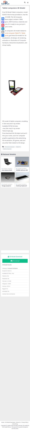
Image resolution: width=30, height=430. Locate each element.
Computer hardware (7, 168)
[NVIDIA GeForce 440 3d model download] (22, 162)
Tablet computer (7, 149)
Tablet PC (18, 33)
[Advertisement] (15, 63)
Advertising (15, 424)
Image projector (6, 186)
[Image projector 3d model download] (8, 177)
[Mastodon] (2, 22)
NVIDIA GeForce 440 (22, 170)
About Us (18, 422)
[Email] (2, 32)
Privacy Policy (25, 422)
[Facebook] (2, 18)
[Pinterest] (2, 25)
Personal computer (8, 33)
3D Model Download (10, 422)
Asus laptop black (7, 170)
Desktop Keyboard (21, 186)
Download (16, 261)
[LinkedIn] (2, 28)
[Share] (2, 35)
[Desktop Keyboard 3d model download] (22, 177)
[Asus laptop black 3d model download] (8, 162)
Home (2, 422)
